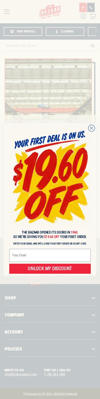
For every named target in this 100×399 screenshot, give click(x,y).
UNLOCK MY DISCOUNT (50, 268)
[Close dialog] (91, 128)
